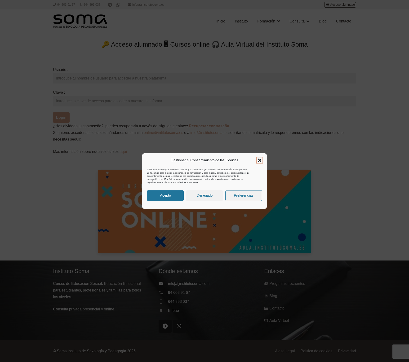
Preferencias (243, 195)
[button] (259, 160)
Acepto (165, 195)
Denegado (205, 195)
